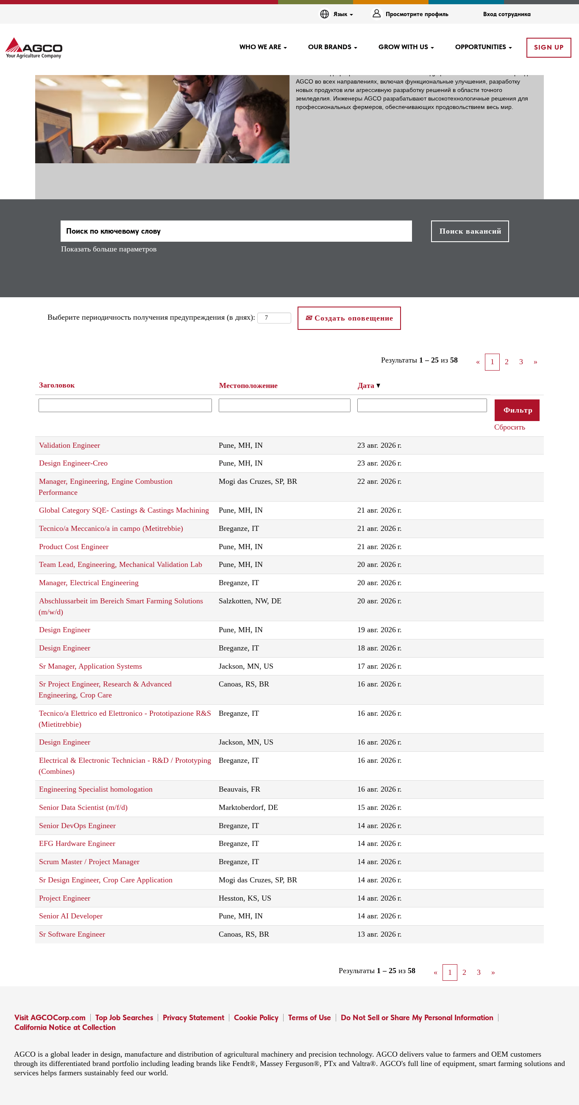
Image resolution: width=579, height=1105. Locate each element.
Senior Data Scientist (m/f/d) (83, 807)
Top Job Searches (124, 1017)
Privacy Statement (193, 1017)
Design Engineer (64, 629)
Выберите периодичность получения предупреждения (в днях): (151, 317)
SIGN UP (549, 47)
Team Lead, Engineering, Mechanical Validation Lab (120, 564)
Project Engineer (64, 898)
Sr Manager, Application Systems (90, 666)
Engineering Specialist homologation (96, 789)
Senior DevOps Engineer (77, 825)
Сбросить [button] (509, 427)
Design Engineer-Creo (73, 463)
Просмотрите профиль (417, 14)
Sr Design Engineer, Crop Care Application (106, 880)
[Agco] (33, 48)
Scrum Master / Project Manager (89, 861)
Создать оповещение (352, 318)
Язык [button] (341, 14)
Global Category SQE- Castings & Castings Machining (124, 510)
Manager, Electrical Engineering (89, 582)
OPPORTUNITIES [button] (481, 47)
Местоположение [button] (248, 385)
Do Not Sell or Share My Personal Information (417, 1017)
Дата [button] (367, 385)
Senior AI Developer (71, 916)
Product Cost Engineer (74, 546)
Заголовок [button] (57, 385)
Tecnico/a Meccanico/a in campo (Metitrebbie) (111, 528)
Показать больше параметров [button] (109, 249)
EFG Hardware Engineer (77, 843)
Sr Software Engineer (72, 934)
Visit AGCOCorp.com (50, 1017)
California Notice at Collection (65, 1027)
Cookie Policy (256, 1017)
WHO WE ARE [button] (261, 47)
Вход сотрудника (507, 14)
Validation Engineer (69, 445)
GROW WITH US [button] (404, 47)
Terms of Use (309, 1017)
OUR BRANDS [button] (330, 47)
